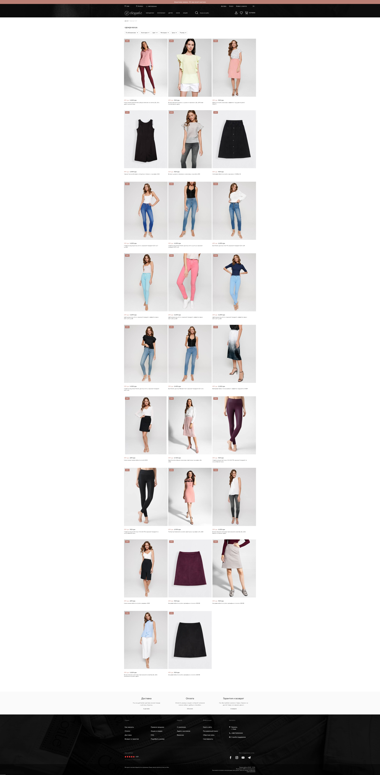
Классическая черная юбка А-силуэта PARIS (136, 460)
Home (178, 13)
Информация (207, 720)
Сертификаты (208, 739)
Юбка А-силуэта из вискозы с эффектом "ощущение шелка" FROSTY (228, 103)
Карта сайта (207, 727)
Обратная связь (208, 735)
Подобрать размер (157, 739)
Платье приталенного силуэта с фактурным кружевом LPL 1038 (185, 531)
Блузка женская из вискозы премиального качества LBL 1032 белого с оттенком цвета (229, 532)
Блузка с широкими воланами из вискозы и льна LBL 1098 (184, 174)
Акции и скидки (156, 731)
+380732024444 (152, 6)
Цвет (154, 32)
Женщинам (150, 13)
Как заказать (129, 727)
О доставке (146, 708)
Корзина (252, 13)
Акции (185, 13)
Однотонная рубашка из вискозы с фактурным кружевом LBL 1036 (185, 460)
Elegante (179, 720)
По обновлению (131, 32)
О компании (181, 727)
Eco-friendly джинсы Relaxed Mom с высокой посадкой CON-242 (185, 388)
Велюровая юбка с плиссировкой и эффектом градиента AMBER (230, 388)
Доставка (223, 6)
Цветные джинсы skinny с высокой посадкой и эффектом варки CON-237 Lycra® (229, 317)
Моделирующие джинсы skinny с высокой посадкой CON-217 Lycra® (141, 246)
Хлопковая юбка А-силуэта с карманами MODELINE (226, 174)
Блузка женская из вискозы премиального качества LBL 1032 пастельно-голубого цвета (140, 675)
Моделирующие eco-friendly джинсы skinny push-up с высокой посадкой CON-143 (185, 246)
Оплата (231, 6)
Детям (170, 13)
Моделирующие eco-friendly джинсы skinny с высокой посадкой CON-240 (141, 389)
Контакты (232, 720)
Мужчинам (161, 13)
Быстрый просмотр (144, 90)
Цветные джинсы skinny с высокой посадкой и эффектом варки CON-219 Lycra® (141, 317)
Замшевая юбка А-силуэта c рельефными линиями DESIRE (184, 603)
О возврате (233, 708)
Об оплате (190, 708)
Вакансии (180, 735)
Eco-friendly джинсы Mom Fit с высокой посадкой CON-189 (228, 245)
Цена (173, 32)
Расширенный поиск (210, 731)
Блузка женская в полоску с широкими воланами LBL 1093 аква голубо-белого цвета (185, 103)
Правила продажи (157, 727)
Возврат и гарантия (241, 6)
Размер (182, 32)
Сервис (127, 720)
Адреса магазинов (183, 731)
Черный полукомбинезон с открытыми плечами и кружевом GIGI (142, 174)
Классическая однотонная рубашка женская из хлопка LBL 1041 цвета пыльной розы (141, 103)
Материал (164, 32)
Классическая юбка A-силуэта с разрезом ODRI (137, 603)
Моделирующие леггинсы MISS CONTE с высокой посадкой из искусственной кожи (229, 460)
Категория (144, 32)
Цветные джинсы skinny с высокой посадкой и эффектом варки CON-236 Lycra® (185, 317)
